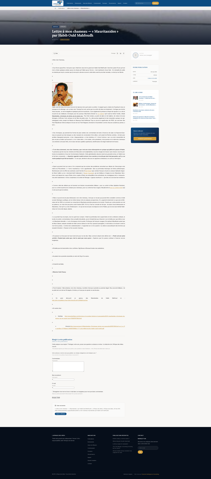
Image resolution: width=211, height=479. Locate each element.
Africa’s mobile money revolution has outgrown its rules (122, 451)
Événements (78, 3)
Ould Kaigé (88, 171)
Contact (125, 3)
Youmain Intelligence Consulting (150, 474)
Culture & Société (64, 39)
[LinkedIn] (120, 53)
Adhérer (155, 3)
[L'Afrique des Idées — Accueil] (57, 3)
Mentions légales (128, 474)
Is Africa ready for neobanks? (120, 444)
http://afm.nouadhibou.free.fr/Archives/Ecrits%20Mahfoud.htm (70, 300)
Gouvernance (112, 3)
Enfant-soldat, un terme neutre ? (121, 438)
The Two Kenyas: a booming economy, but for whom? (123, 447)
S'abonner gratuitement (145, 138)
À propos (104, 3)
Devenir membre (92, 460)
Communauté (97, 3)
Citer (56, 53)
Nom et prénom (56, 377)
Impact (119, 3)
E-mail (54, 385)
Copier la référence (60, 413)
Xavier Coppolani (88, 173)
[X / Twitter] (117, 53)
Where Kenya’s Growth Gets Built (121, 441)
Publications (70, 3)
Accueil (54, 22)
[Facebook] (123, 53)
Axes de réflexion (87, 3)
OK (140, 452)
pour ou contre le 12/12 (116, 187)
